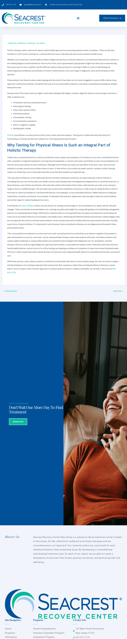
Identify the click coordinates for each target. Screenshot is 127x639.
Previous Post (10, 291)
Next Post (118, 291)
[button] (78, 18)
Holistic (10, 135)
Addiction (12, 43)
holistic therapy (27, 205)
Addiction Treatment (26, 43)
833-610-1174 (18, 422)
